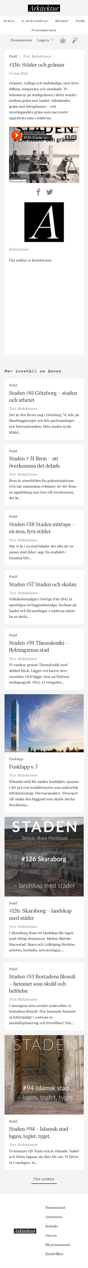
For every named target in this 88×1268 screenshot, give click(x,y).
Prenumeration (21, 40)
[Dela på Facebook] (38, 193)
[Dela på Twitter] (49, 193)
